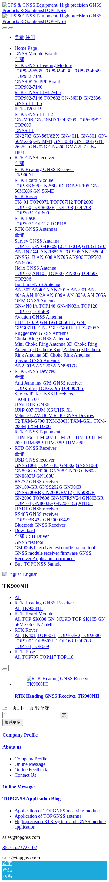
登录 (19, 37)
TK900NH (32, 608)
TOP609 (40, 646)
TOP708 (82, 640)
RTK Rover (26, 630)
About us (11, 747)
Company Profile (20, 735)
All (18, 597)
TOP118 (65, 657)
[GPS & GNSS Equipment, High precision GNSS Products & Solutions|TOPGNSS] (54, 13)
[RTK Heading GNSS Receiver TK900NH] (60, 684)
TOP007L (46, 635)
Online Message (30, 764)
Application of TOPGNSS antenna (48, 816)
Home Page (26, 48)
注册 (30, 37)
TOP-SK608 (34, 619)
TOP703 (23, 646)
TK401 (29, 635)
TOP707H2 (69, 635)
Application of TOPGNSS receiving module (57, 810)
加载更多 (13, 722)
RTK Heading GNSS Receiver (44, 602)
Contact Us (25, 775)
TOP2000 (91, 635)
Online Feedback (31, 769)
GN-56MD (44, 624)
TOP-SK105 (84, 619)
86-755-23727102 (19, 847)
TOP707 (30, 657)
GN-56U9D (59, 619)
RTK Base (25, 651)
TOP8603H (43, 640)
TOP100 (23, 640)
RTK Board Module (34, 613)
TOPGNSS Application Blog (31, 798)
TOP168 (64, 640)
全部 (19, 59)
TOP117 (48, 657)
